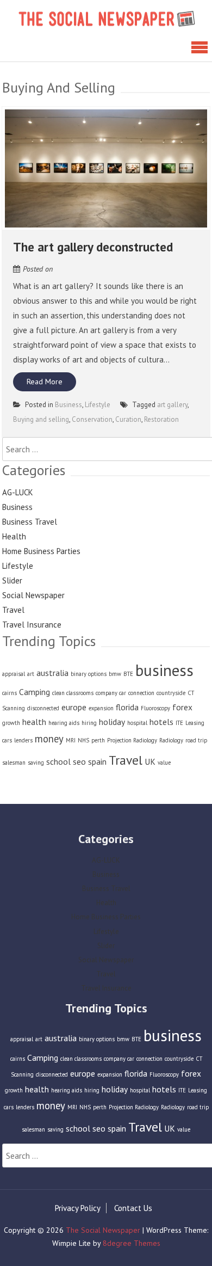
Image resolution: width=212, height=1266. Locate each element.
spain (97, 761)
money (49, 738)
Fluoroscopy (155, 708)
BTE (128, 674)
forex (182, 707)
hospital (137, 723)
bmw (115, 674)
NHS (83, 740)
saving (36, 762)
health (34, 721)
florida (127, 707)
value (164, 762)
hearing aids (63, 723)
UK (150, 761)
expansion (101, 708)
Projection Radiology (132, 740)
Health (14, 536)
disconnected (43, 708)
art (30, 674)
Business (68, 404)
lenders (23, 740)
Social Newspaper (33, 595)
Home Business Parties (41, 551)
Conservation (92, 419)
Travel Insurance (31, 624)
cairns (9, 693)
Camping (34, 691)
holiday (112, 721)
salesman (14, 762)
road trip (196, 740)
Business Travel (29, 522)
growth (11, 723)
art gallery (172, 404)
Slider (12, 580)
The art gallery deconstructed (93, 247)
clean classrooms (72, 693)
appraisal (13, 674)
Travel (13, 610)
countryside (171, 693)
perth (98, 740)
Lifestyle (97, 404)
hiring (89, 723)
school (58, 761)
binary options (89, 674)
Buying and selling (41, 419)
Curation (128, 419)
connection (141, 693)
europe (73, 707)
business (164, 670)
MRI (71, 740)
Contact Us (133, 1208)
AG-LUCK (17, 492)
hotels (161, 721)
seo (79, 761)
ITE (179, 723)
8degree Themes (131, 1243)
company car (111, 693)
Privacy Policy (78, 1208)
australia (52, 672)
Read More (45, 381)
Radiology (171, 740)
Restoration (161, 419)
